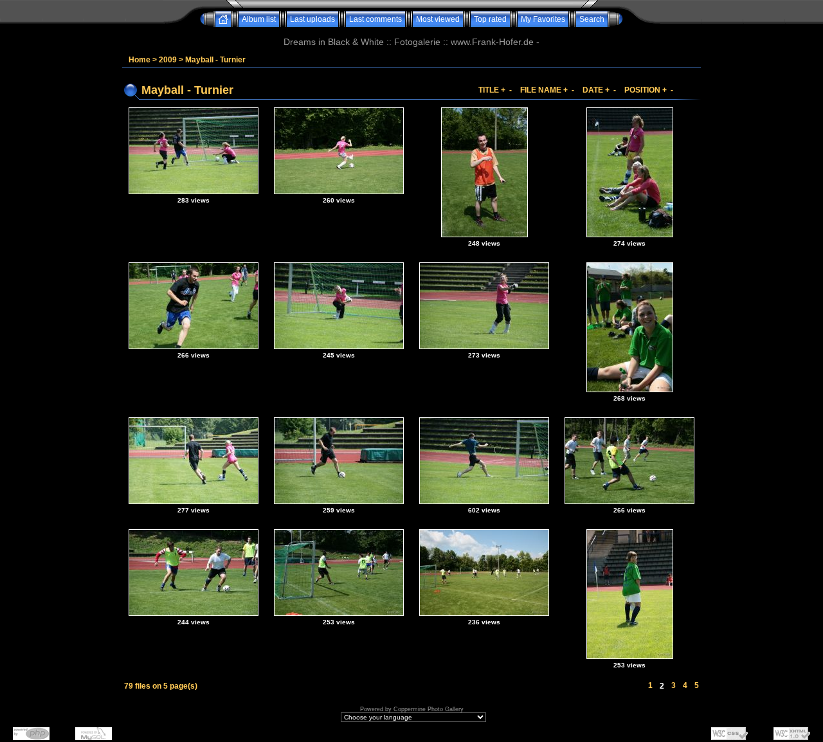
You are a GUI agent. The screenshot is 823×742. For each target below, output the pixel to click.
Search (591, 19)
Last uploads (312, 19)
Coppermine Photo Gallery (428, 709)
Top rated (490, 19)
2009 (168, 59)
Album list (259, 19)
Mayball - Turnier (215, 59)
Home (139, 59)
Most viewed (438, 19)
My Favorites (543, 19)
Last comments (375, 19)
